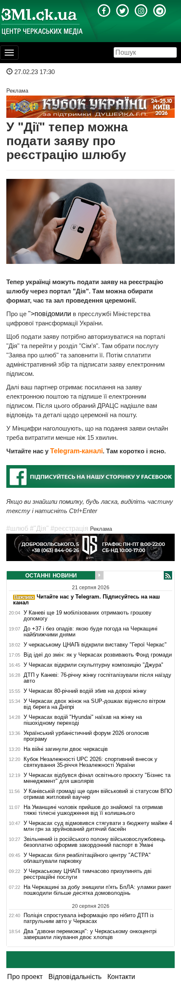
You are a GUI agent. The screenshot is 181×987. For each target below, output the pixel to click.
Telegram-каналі (76, 451)
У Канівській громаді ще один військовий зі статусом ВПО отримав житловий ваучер (98, 794)
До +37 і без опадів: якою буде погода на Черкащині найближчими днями (90, 632)
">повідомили (49, 313)
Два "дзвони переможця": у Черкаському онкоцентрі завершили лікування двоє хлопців (90, 934)
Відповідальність (74, 976)
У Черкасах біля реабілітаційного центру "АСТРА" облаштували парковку (87, 858)
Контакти (121, 976)
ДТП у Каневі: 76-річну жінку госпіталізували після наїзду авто (97, 678)
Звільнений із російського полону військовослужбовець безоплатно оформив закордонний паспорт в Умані (94, 842)
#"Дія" (39, 528)
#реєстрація (69, 528)
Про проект (25, 976)
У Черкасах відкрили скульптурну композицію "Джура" (93, 665)
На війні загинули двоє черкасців (66, 749)
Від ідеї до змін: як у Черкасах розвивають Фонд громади (98, 655)
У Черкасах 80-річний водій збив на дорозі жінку (85, 691)
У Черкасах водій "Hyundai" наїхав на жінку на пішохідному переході (83, 720)
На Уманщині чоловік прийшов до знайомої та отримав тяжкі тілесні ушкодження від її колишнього (93, 810)
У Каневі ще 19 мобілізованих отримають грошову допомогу (88, 616)
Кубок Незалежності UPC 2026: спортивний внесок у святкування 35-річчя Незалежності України (90, 762)
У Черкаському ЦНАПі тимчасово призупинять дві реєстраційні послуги (88, 874)
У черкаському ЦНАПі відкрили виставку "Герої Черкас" (95, 645)
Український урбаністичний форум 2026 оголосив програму (86, 736)
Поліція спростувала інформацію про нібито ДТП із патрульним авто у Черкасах (89, 918)
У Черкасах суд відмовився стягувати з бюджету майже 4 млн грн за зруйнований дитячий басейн (98, 826)
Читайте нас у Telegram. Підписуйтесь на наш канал (86, 599)
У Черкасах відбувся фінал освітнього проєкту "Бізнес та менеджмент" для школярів (97, 778)
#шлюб (17, 528)
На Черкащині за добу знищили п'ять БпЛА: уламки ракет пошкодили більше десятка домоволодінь (97, 890)
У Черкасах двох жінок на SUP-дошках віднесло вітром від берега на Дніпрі (94, 704)
